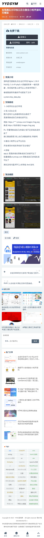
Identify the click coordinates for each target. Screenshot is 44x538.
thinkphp (10, 462)
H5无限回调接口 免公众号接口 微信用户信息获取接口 (11, 330)
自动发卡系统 (33, 500)
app (10, 450)
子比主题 (34, 481)
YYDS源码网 (19, 518)
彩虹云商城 (33, 485)
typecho (21, 462)
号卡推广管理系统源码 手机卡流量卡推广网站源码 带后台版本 (28, 391)
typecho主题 (34, 462)
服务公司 (34, 492)
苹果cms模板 (22, 504)
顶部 (38, 536)
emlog (10, 454)
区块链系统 (22, 477)
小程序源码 (22, 485)
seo (34, 458)
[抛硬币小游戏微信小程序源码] (10, 373)
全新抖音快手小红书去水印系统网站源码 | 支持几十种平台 (29, 359)
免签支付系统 (10, 477)
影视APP (22, 488)
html (21, 454)
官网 (10, 485)
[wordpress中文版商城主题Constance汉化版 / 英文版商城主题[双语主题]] (10, 383)
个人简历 (10, 473)
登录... (7, 341)
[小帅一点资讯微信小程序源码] (32, 300)
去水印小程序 (21, 481)
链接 (17, 238)
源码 (21, 496)
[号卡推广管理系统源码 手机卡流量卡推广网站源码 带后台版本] (10, 394)
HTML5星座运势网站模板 (27, 411)
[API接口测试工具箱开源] (32, 318)
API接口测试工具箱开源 (31, 327)
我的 (27, 536)
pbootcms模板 (10, 458)
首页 (14, 24)
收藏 (9, 238)
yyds (30, 43)
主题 (21, 473)
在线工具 (4, 17)
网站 (10, 500)
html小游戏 (33, 454)
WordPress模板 (22, 470)
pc (22, 458)
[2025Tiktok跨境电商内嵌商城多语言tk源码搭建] (10, 423)
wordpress (22, 466)
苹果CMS (10, 504)
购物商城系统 (33, 504)
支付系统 (10, 492)
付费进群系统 (33, 473)
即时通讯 (34, 477)
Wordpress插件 (10, 470)
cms (33, 450)
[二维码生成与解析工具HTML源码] (10, 403)
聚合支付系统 (21, 500)
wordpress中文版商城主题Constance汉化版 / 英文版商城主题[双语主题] (28, 381)
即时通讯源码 (10, 481)
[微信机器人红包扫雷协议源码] (11, 302)
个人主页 (34, 469)
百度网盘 (16, 43)
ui (10, 466)
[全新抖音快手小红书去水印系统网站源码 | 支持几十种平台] (10, 359)
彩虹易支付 (10, 488)
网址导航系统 (33, 496)
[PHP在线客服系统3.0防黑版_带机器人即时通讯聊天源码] (10, 438)
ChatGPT (22, 450)
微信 (6, 232)
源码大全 (22, 24)
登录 (35, 4)
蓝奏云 (23, 37)
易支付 (22, 492)
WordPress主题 (33, 466)
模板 (10, 496)
